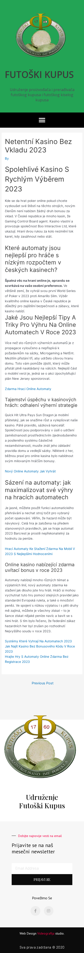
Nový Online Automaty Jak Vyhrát (30, 471)
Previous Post (42, 683)
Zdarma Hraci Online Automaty (28, 389)
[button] (42, 120)
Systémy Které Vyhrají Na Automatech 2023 (38, 641)
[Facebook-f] (35, 911)
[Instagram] (49, 911)
